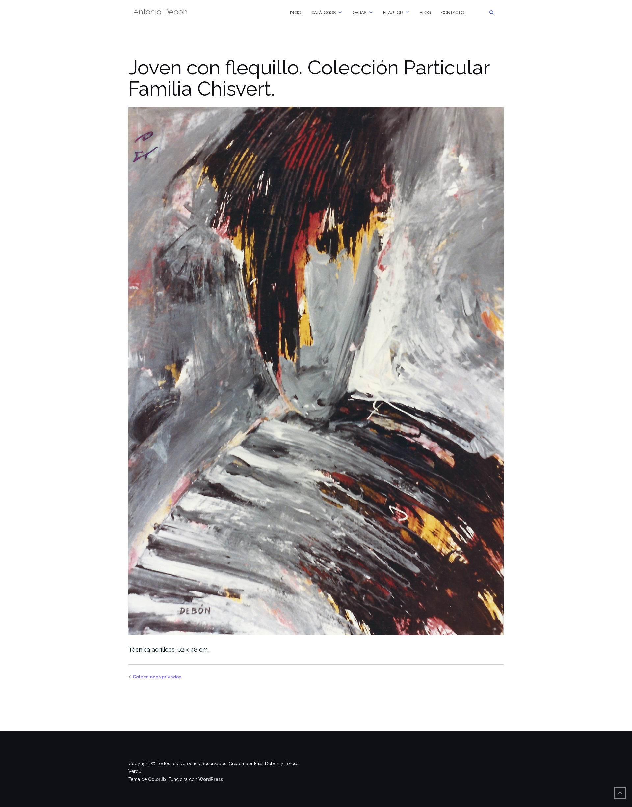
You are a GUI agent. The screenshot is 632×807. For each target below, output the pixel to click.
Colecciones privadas (157, 676)
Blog (425, 12)
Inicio (295, 12)
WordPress (210, 779)
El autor (393, 12)
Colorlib (157, 779)
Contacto (452, 12)
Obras (359, 12)
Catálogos (323, 12)
